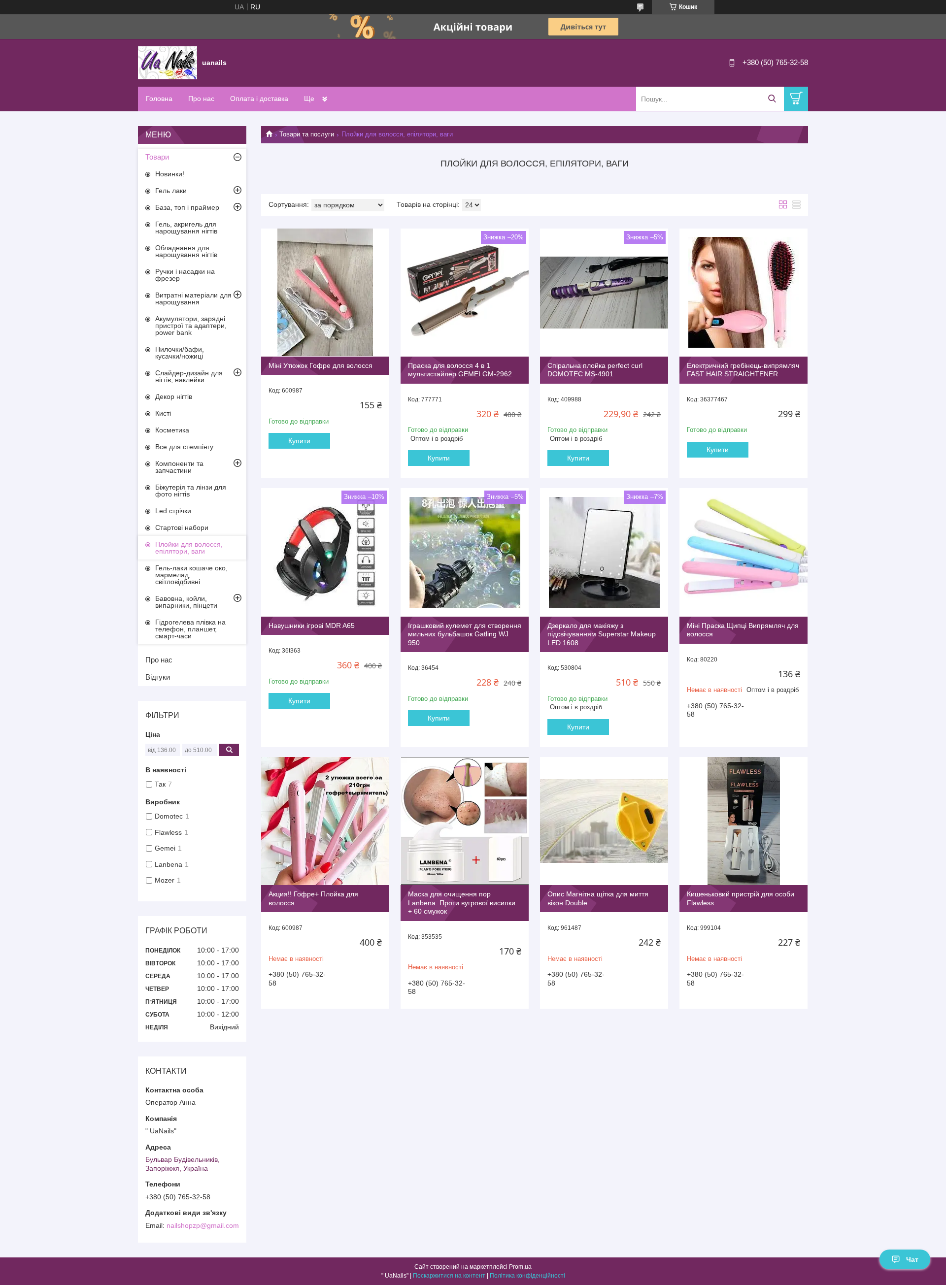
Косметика (172, 430)
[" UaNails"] (167, 62)
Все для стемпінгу (184, 447)
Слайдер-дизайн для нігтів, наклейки (189, 376)
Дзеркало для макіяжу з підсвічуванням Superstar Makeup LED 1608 (601, 634)
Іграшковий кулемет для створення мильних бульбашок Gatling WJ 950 (464, 634)
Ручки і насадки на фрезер (185, 274)
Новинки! (169, 174)
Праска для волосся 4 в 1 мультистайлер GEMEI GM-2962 (460, 370)
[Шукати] (772, 99)
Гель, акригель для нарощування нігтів (186, 227)
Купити (299, 441)
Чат (912, 1259)
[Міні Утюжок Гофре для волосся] (325, 293)
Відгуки (157, 677)
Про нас (201, 98)
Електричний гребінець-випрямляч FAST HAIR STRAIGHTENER (743, 370)
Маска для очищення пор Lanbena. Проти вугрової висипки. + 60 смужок (462, 902)
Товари (157, 157)
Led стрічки (173, 511)
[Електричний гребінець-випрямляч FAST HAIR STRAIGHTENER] (743, 293)
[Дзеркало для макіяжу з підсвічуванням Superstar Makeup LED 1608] (604, 552)
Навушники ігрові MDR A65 (312, 625)
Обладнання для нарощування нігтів (186, 251)
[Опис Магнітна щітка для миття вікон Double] (604, 821)
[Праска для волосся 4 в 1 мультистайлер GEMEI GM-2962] (465, 293)
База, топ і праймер (187, 207)
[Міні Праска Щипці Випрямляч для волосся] (743, 552)
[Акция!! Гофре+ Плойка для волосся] (325, 821)
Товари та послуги (306, 134)
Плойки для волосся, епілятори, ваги (189, 547)
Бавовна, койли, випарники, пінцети (186, 601)
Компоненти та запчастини (179, 467)
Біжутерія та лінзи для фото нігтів (190, 490)
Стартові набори (181, 527)
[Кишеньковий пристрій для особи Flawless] (743, 821)
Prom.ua (520, 1266)
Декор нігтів (173, 396)
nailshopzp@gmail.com (203, 1225)
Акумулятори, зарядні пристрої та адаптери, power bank (191, 325)
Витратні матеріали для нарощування (193, 298)
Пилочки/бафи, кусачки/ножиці (179, 352)
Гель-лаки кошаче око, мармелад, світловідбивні (191, 575)
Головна (159, 98)
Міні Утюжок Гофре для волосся (320, 365)
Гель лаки (171, 191)
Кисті (163, 413)
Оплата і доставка (259, 98)
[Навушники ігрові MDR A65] (325, 552)
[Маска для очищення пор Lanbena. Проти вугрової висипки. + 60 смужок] (465, 821)
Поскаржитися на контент (449, 1275)
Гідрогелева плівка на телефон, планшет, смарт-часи (190, 629)
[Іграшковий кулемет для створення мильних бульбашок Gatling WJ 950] (465, 552)
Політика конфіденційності (527, 1275)
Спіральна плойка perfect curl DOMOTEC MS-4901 (594, 370)
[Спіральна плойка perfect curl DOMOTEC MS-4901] (604, 293)
